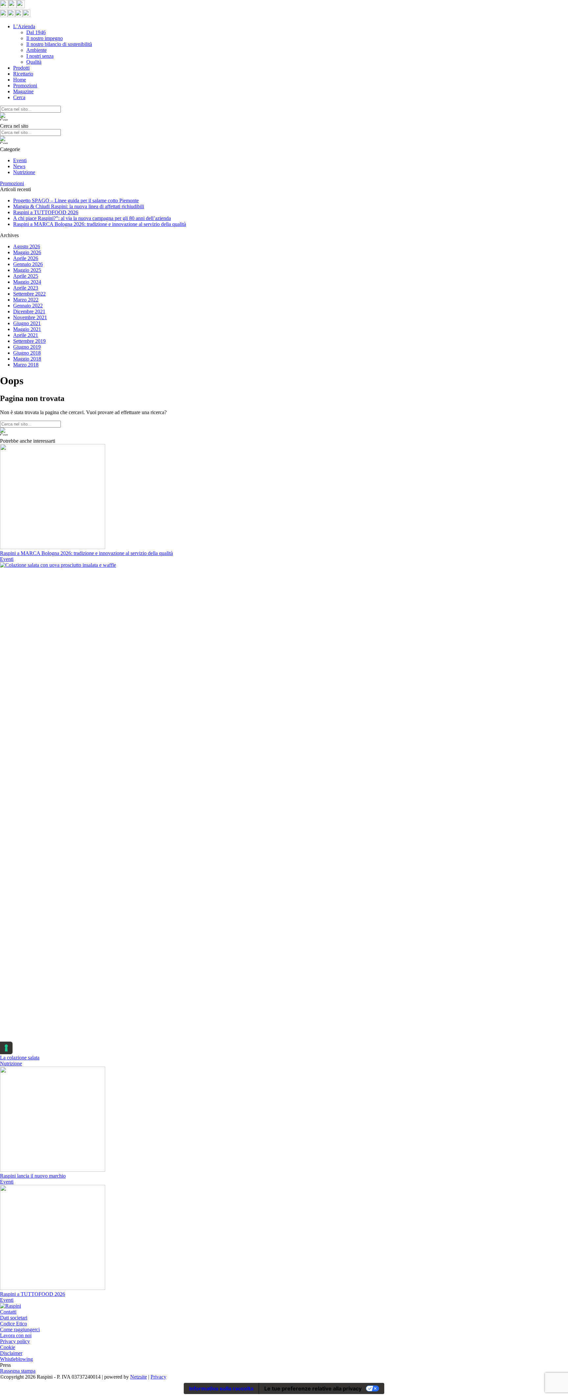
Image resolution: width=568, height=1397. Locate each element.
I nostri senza (40, 56)
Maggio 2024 (27, 282)
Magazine (23, 91)
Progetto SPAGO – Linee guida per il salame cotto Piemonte (76, 200)
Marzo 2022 (25, 299)
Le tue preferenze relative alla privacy (313, 1388)
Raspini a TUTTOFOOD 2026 (45, 212)
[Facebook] (4, 6)
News (19, 166)
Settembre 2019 (29, 341)
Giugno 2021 (27, 323)
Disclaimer (11, 1353)
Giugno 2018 (27, 353)
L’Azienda (24, 26)
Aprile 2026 (25, 258)
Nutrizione (24, 172)
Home (19, 79)
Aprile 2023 (25, 288)
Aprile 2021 (25, 335)
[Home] (10, 1306)
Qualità (33, 62)
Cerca (19, 97)
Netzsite (138, 1377)
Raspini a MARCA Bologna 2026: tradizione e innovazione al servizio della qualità (99, 224)
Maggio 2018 (27, 359)
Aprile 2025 (25, 276)
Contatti (8, 1312)
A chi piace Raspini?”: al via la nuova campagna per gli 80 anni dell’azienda (92, 218)
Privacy (158, 1377)
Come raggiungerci (20, 1329)
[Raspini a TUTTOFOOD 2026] (52, 1288)
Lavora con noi (16, 1335)
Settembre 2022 (29, 294)
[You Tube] (20, 6)
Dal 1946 (36, 32)
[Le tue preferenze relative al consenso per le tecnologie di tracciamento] (6, 1048)
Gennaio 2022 (28, 305)
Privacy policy (15, 1341)
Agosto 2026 (26, 246)
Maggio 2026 (27, 252)
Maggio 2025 (27, 270)
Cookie (7, 1347)
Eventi (20, 160)
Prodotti (21, 68)
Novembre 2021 (30, 317)
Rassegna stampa (18, 1371)
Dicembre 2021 (29, 311)
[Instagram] (12, 6)
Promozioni (25, 85)
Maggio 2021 (27, 329)
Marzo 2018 (25, 364)
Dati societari (13, 1317)
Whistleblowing (16, 1359)
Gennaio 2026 (28, 264)
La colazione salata (19, 1057)
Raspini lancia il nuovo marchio (33, 1176)
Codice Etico (13, 1323)
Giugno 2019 (27, 347)
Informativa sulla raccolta (221, 1388)
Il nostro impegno (44, 38)
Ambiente (36, 50)
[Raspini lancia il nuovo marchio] (52, 1170)
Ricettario (23, 74)
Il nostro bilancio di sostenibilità (59, 44)
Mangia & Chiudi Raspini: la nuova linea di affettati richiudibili (78, 206)
